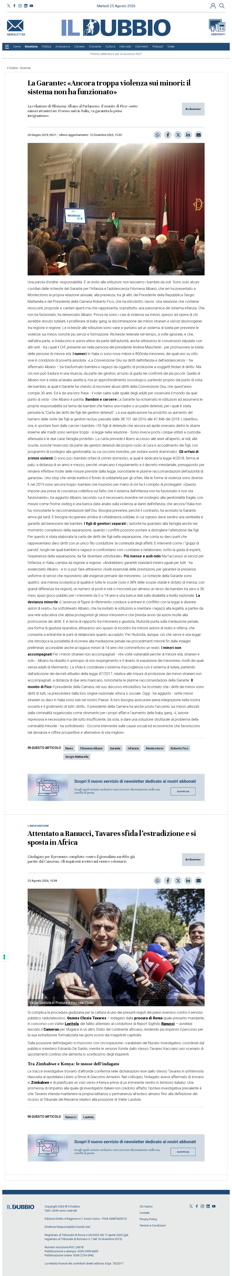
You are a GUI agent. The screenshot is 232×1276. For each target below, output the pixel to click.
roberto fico (179, 748)
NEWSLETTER (16, 33)
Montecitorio (154, 748)
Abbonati (218, 34)
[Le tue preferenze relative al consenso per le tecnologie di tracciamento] (4, 957)
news (69, 748)
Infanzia (133, 748)
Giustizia (25, 68)
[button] (213, 5)
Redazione (193, 109)
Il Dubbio (12, 68)
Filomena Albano (91, 748)
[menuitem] (17, 46)
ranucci (70, 1117)
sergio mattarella (76, 756)
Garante (115, 748)
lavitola (88, 1117)
